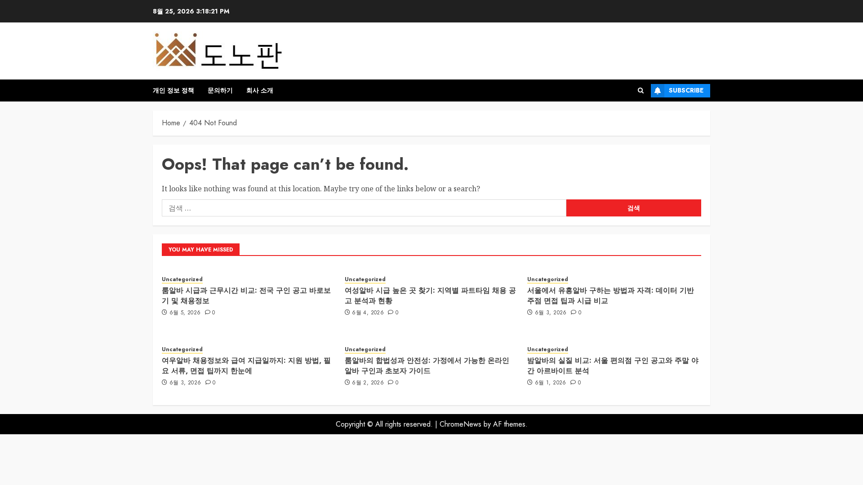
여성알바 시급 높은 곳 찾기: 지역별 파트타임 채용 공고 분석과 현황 (430, 295)
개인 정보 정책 (173, 90)
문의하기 (220, 90)
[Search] (640, 90)
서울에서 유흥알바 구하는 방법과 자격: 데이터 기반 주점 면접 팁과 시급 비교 (610, 295)
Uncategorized (182, 279)
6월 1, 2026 (550, 383)
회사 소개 (259, 90)
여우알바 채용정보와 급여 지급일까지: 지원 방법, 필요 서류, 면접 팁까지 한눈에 (246, 365)
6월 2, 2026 (368, 383)
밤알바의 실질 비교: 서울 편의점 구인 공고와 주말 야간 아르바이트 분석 (612, 365)
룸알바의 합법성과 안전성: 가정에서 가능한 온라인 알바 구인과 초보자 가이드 (427, 365)
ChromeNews (460, 424)
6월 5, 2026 (185, 313)
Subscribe (686, 90)
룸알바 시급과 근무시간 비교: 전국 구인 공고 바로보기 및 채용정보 (246, 295)
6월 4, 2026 (368, 313)
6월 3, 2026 (551, 313)
